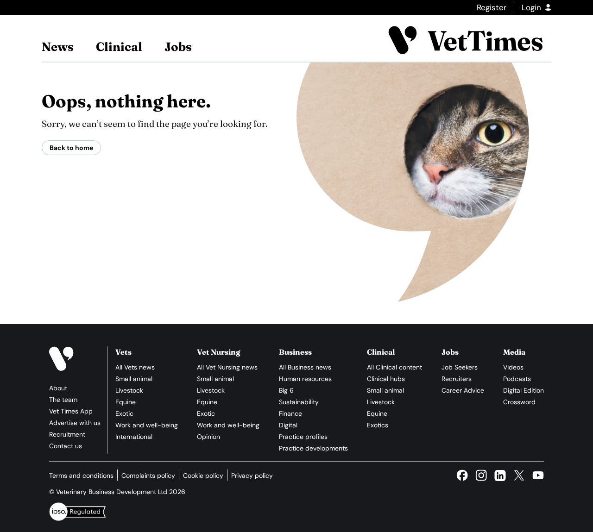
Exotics (377, 425)
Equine (125, 402)
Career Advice (463, 390)
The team (63, 399)
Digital (288, 425)
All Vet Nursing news (227, 367)
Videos (513, 367)
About (58, 388)
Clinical (119, 46)
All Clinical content (394, 367)
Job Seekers (460, 367)
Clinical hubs (386, 379)
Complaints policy (148, 475)
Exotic (124, 413)
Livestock (129, 390)
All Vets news (135, 367)
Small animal (133, 379)
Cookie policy (203, 475)
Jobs (178, 46)
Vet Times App (71, 411)
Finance (290, 413)
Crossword (519, 402)
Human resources (305, 379)
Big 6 (286, 390)
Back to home (71, 148)
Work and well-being (146, 425)
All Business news (305, 367)
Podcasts (517, 379)
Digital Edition (523, 390)
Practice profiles (303, 436)
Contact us (65, 446)
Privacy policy (252, 475)
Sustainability (299, 402)
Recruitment (67, 434)
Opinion (208, 436)
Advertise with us (75, 423)
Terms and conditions (81, 475)
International (133, 436)
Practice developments (313, 448)
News (58, 46)
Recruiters (457, 379)
